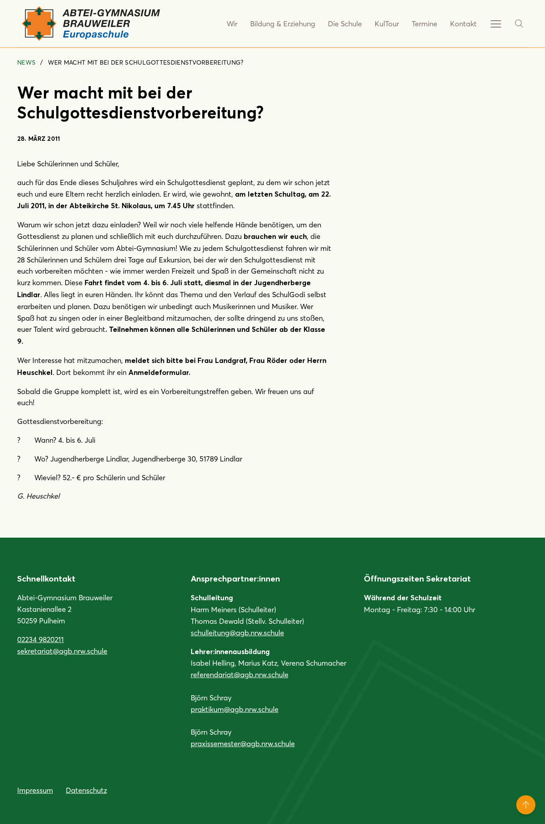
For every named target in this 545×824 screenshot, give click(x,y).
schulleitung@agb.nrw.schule (237, 632)
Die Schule (345, 23)
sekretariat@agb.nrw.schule (62, 651)
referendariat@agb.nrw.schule (239, 674)
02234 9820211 (40, 639)
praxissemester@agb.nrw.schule (243, 743)
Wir (232, 23)
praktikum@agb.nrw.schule (234, 709)
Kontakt (463, 23)
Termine (424, 23)
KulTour (387, 23)
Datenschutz (86, 790)
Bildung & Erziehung (282, 23)
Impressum (35, 790)
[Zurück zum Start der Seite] (525, 804)
